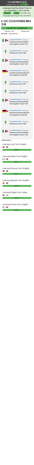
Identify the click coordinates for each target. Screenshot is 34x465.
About (14, 4)
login (16, 13)
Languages (9, 4)
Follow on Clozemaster (17, 28)
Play (23, 4)
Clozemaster (17, 2)
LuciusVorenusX (15, 39)
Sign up (7, 13)
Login (18, 4)
